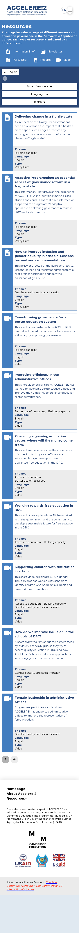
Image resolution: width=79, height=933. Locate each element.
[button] (64, 10)
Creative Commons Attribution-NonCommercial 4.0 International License (34, 886)
